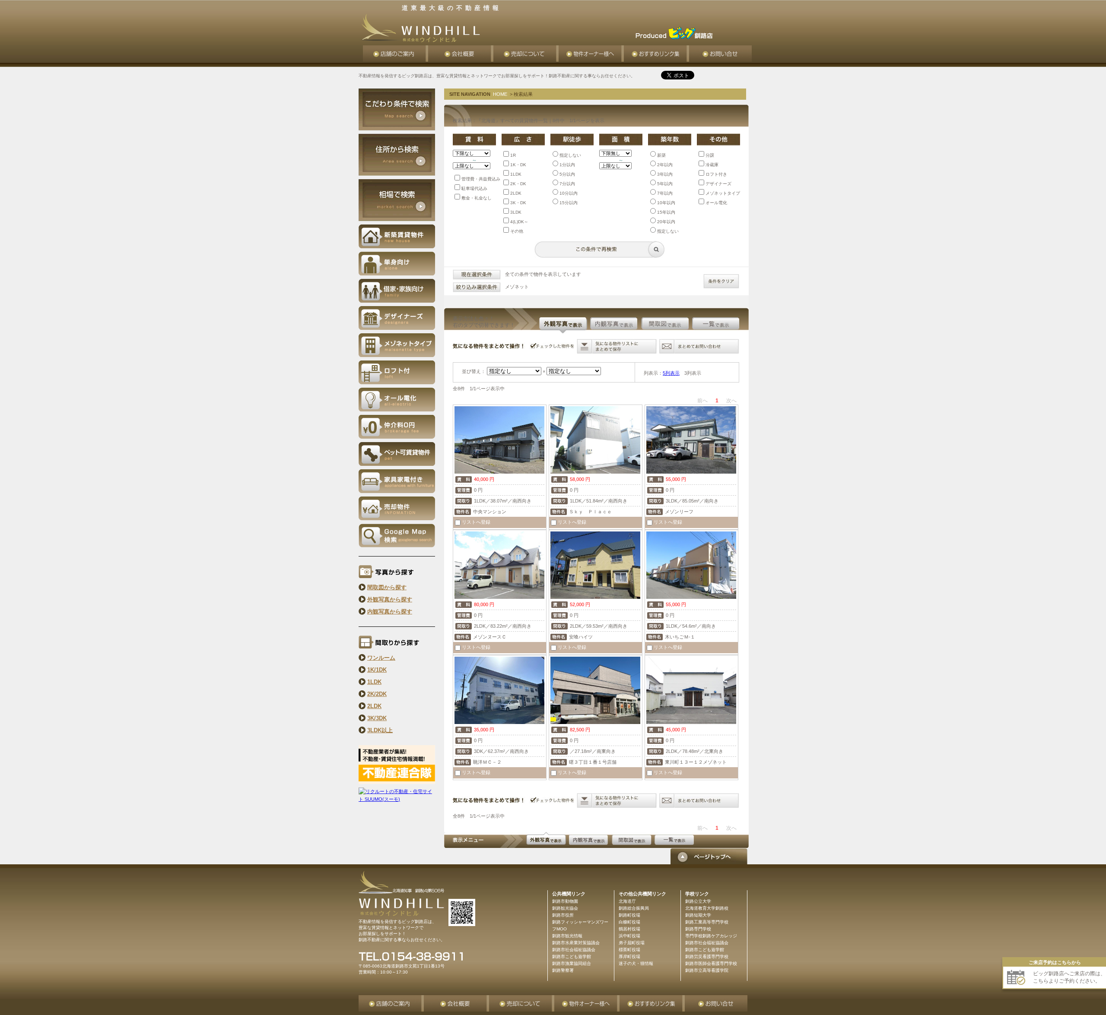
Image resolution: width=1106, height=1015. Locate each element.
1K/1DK (377, 670)
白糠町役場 (629, 922)
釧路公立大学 (698, 901)
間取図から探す (387, 587)
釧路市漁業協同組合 (571, 963)
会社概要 (460, 53)
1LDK (374, 682)
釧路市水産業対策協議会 (576, 942)
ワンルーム (381, 658)
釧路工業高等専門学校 (706, 922)
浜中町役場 (629, 935)
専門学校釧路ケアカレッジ (711, 935)
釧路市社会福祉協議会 (706, 942)
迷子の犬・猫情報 (636, 963)
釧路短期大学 (698, 915)
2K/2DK (377, 694)
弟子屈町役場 (632, 942)
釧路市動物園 (565, 901)
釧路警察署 (563, 970)
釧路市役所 (563, 915)
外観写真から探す (389, 599)
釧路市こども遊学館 (704, 949)
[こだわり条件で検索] (397, 128)
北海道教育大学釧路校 (706, 908)
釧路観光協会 (565, 908)
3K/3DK (377, 718)
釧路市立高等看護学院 (706, 970)
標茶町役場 (629, 949)
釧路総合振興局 (634, 908)
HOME (500, 94)
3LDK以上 (380, 730)
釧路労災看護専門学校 (706, 956)
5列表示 (671, 373)
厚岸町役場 (629, 956)
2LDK (374, 706)
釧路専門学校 (698, 928)
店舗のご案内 (395, 53)
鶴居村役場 (629, 928)
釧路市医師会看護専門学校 (711, 963)
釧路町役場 (629, 915)
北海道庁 (627, 901)
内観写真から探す (389, 611)
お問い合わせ (720, 53)
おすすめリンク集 (656, 53)
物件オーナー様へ (591, 53)
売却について (526, 53)
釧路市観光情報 (567, 935)
